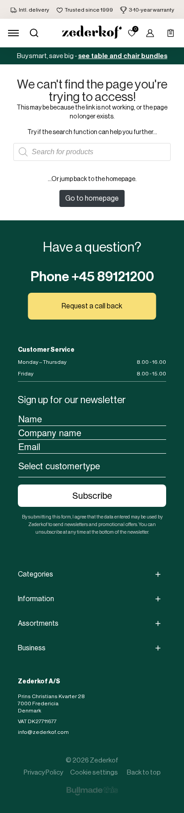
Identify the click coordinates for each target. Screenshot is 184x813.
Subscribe (92, 495)
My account (150, 33)
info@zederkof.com (43, 732)
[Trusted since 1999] (84, 9)
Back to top (144, 772)
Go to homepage (92, 198)
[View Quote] (170, 33)
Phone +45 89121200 (92, 277)
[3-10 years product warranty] (147, 9)
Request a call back (92, 306)
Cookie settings (94, 772)
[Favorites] (131, 33)
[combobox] (92, 465)
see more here (141, 58)
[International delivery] (29, 9)
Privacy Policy (43, 772)
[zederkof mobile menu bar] (13, 33)
